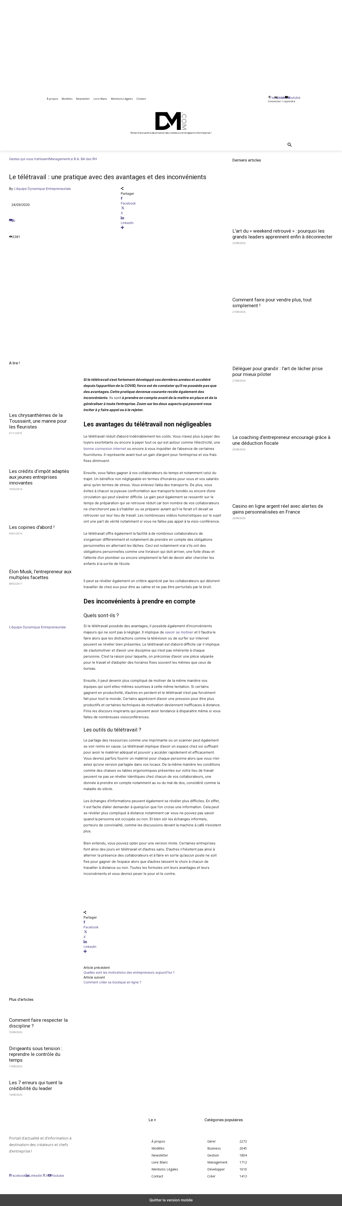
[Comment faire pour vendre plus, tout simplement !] (282, 269)
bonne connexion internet (105, 448)
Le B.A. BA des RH (83, 159)
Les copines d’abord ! (31, 527)
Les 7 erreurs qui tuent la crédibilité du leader (35, 1085)
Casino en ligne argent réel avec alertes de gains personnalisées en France (277, 509)
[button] (289, 145)
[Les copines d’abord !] (40, 505)
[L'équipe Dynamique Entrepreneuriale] (23, 622)
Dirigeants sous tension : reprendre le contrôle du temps (35, 1054)
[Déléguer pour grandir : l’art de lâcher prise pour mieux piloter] (282, 338)
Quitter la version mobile (171, 1200)
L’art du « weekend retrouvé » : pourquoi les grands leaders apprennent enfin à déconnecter (282, 234)
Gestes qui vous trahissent (29, 159)
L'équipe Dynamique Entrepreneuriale (42, 189)
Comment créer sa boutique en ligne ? (112, 982)
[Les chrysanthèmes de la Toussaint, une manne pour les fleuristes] (40, 393)
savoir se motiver (179, 632)
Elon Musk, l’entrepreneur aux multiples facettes (40, 574)
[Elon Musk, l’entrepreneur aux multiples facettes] (40, 550)
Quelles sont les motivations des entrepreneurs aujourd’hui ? (129, 972)
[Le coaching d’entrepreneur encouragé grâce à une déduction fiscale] (282, 406)
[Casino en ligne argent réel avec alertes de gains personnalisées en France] (282, 475)
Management (59, 159)
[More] (171, 227)
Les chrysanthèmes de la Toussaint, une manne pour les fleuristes (38, 421)
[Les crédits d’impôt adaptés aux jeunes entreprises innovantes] (40, 449)
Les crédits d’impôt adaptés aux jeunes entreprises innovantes (39, 477)
